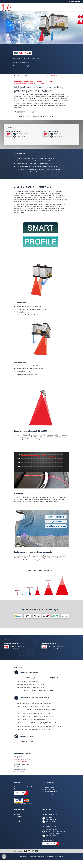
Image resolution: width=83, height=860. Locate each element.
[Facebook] (25, 851)
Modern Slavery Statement (55, 857)
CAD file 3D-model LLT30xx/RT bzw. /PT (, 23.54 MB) (33, 729)
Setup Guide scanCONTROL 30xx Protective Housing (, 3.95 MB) (37, 720)
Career (19, 819)
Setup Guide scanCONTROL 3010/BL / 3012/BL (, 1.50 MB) (35, 716)
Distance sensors (50, 787)
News (18, 814)
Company (19, 817)
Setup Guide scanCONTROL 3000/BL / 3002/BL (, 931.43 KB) (36, 710)
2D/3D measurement (51, 791)
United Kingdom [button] (75, 1)
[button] (4, 856)
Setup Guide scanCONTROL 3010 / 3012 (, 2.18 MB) (33, 713)
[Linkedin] (33, 851)
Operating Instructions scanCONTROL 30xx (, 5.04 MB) (34, 703)
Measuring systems (50, 794)
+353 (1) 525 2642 (59, 134)
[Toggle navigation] (79, 7)
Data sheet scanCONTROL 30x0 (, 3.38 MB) (31, 684)
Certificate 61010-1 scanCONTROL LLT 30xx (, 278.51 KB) (35, 691)
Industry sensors (50, 789)
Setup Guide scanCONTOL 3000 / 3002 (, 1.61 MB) (33, 707)
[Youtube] (29, 851)
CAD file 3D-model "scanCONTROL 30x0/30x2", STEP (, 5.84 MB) (37, 723)
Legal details (23, 857)
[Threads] (36, 851)
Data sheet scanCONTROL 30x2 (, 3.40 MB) (31, 688)
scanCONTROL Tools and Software (27, 742)
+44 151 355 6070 (22, 134)
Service (19, 821)
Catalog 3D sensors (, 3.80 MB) (27, 681)
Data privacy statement (37, 857)
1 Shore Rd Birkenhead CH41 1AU (52, 818)
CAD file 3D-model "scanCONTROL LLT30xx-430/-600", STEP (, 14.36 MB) (39, 726)
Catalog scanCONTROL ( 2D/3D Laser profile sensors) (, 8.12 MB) (38, 678)
